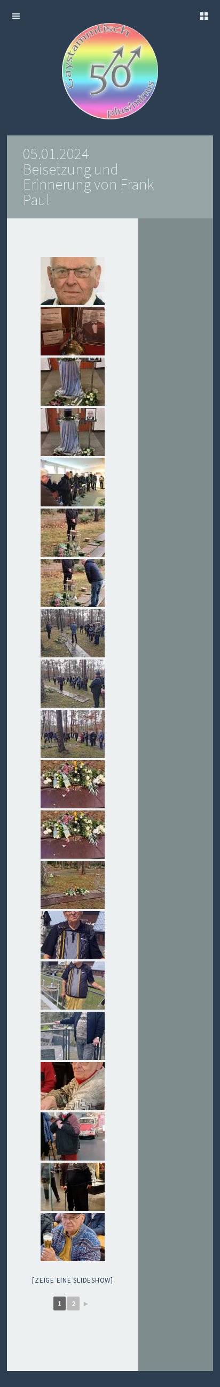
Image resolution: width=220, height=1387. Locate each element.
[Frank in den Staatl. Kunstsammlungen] (73, 1187)
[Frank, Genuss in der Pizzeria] (73, 1086)
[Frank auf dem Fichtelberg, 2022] (73, 985)
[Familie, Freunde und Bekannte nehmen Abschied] (73, 482)
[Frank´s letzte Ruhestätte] (73, 784)
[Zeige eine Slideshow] (72, 1280)
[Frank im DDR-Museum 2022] (73, 1136)
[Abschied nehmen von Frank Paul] (73, 382)
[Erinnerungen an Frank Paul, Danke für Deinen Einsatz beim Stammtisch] (73, 935)
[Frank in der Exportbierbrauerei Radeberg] (73, 1237)
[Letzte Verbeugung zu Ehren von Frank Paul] (73, 583)
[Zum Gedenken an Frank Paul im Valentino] (73, 331)
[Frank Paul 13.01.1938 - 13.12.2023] (73, 281)
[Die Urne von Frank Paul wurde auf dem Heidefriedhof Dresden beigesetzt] (73, 533)
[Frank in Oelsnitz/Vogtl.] (73, 1036)
